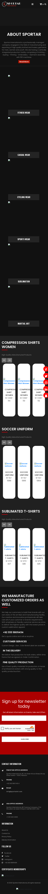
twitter (6, 856)
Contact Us (6, 833)
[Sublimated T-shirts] (9, 547)
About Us (5, 830)
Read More (24, 62)
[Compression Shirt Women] (9, 381)
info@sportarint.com (14, 792)
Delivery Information (9, 840)
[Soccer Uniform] (9, 464)
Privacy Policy (6, 837)
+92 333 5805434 (10, 863)
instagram (8, 859)
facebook (7, 853)
